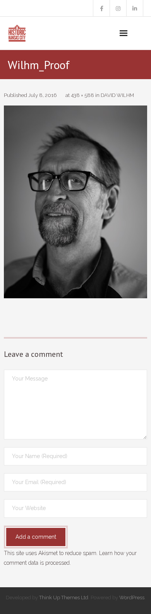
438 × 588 (82, 95)
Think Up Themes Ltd (63, 597)
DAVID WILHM (117, 95)
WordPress (131, 597)
